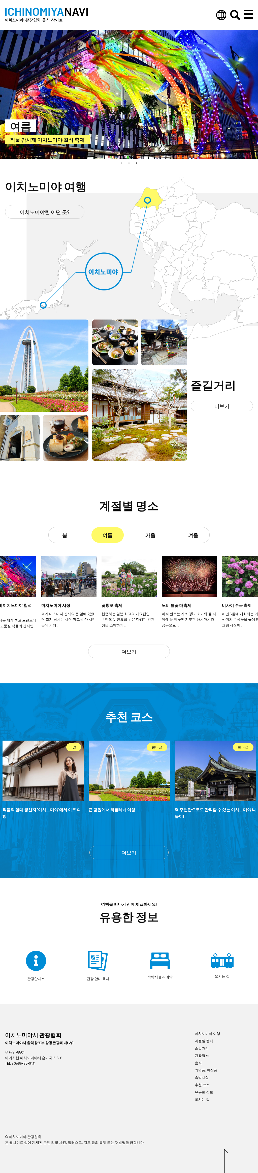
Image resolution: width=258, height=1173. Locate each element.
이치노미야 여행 (207, 1033)
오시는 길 (202, 1099)
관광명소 (202, 1055)
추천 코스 (202, 1085)
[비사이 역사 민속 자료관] (139, 459)
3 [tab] (136, 163)
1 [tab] (121, 163)
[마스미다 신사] (164, 363)
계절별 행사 (204, 1041)
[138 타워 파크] (44, 410)
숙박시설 (202, 1077)
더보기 (222, 406)
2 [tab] (129, 163)
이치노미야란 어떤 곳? (45, 212)
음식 (198, 1063)
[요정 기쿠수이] (115, 363)
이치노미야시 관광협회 (33, 1034)
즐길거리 (202, 1048)
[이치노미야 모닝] (66, 459)
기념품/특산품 (206, 1070)
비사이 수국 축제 (28, 140)
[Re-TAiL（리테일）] (20, 459)
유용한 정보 (204, 1092)
